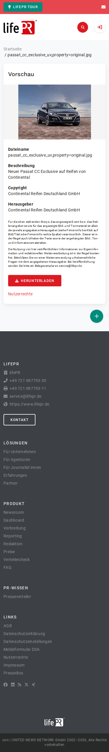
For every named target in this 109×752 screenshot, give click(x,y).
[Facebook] (5, 685)
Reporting (12, 536)
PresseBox (13, 673)
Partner (10, 483)
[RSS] (19, 685)
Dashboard (13, 520)
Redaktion (12, 543)
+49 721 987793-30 (28, 380)
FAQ (7, 567)
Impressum (13, 665)
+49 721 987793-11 (28, 388)
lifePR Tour (25, 7)
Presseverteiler (17, 596)
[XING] (33, 685)
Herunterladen (37, 281)
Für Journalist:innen (22, 467)
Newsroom (13, 512)
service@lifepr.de (70, 265)
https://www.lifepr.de (29, 404)
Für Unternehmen (19, 451)
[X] (26, 685)
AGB (7, 625)
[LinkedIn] (13, 685)
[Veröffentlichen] (96, 316)
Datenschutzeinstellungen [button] (27, 641)
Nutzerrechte (20, 294)
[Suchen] (82, 27)
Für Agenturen (16, 459)
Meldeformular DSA (21, 649)
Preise (9, 551)
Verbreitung (14, 528)
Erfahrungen (15, 475)
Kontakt (19, 420)
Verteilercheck (16, 559)
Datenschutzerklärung (24, 633)
